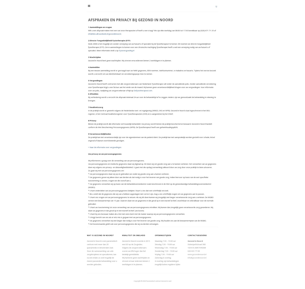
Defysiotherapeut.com (143, 90)
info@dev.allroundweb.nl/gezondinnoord (104, 34)
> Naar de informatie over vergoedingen (104, 147)
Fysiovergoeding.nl (127, 50)
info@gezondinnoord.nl (197, 257)
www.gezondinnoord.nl (197, 254)
